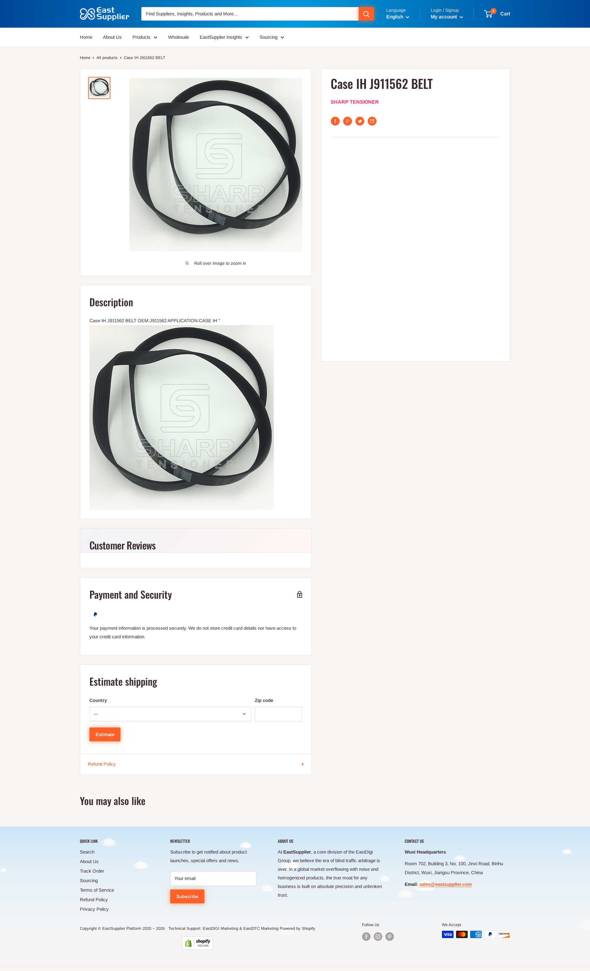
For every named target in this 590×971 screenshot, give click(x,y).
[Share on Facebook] (335, 121)
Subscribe (187, 896)
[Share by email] (372, 121)
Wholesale (178, 37)
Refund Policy (102, 764)
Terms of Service (97, 890)
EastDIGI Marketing (220, 928)
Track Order (92, 871)
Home (86, 37)
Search (87, 851)
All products (107, 57)
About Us (112, 37)
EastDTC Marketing (260, 928)
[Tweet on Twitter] (360, 121)
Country (98, 700)
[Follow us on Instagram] (378, 936)
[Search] (366, 14)
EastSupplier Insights (221, 37)
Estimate (105, 734)
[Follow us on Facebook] (366, 936)
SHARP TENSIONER (355, 102)
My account (444, 16)
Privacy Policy (94, 909)
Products (141, 37)
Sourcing (268, 37)
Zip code (264, 700)
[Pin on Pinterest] (347, 121)
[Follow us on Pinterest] (389, 936)
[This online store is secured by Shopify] (197, 943)
